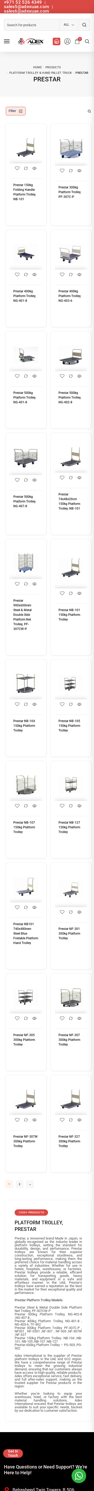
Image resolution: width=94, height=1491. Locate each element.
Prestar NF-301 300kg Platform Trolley (69, 933)
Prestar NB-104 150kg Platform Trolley (24, 725)
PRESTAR (25, 1229)
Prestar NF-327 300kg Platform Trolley (69, 1141)
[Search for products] (84, 25)
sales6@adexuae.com (26, 11)
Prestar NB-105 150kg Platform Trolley (69, 725)
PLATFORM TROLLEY (38, 1223)
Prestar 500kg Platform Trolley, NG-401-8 (24, 397)
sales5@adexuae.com (27, 6)
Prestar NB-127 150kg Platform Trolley (69, 827)
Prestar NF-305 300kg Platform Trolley (24, 1039)
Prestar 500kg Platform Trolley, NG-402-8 (69, 397)
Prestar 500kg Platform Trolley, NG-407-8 (24, 501)
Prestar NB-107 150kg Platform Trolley (24, 827)
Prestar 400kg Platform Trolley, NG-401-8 (24, 296)
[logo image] (29, 41)
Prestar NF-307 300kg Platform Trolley (69, 1039)
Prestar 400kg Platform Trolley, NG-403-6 (69, 296)
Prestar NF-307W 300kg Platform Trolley (25, 1141)
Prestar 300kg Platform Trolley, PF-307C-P (69, 192)
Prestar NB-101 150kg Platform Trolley (69, 614)
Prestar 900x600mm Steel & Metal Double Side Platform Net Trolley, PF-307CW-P (22, 615)
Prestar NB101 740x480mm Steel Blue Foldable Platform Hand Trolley (25, 933)
